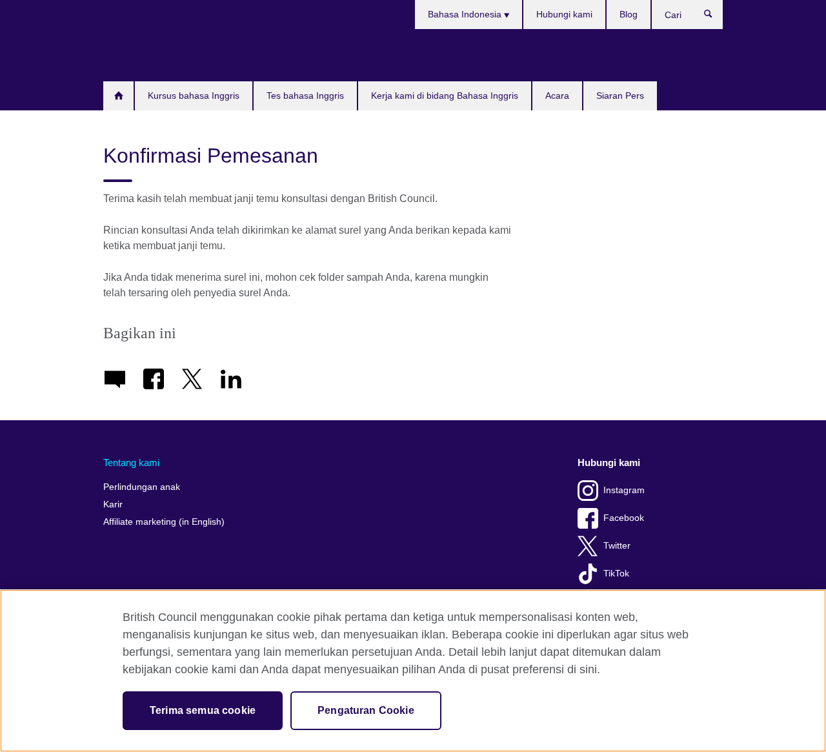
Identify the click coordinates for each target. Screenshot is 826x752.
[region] (413, 670)
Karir (113, 504)
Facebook (623, 518)
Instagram (624, 490)
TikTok (616, 573)
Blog (629, 14)
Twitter (616, 546)
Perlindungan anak (141, 487)
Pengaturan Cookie (365, 710)
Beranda (118, 95)
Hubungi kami (564, 14)
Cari (715, 16)
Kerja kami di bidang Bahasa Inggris (444, 95)
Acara (557, 95)
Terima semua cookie (203, 710)
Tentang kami (131, 462)
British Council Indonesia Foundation (142, 55)
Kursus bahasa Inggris (193, 95)
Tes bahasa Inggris (305, 95)
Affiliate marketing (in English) (164, 522)
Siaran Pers (620, 95)
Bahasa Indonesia (466, 14)
